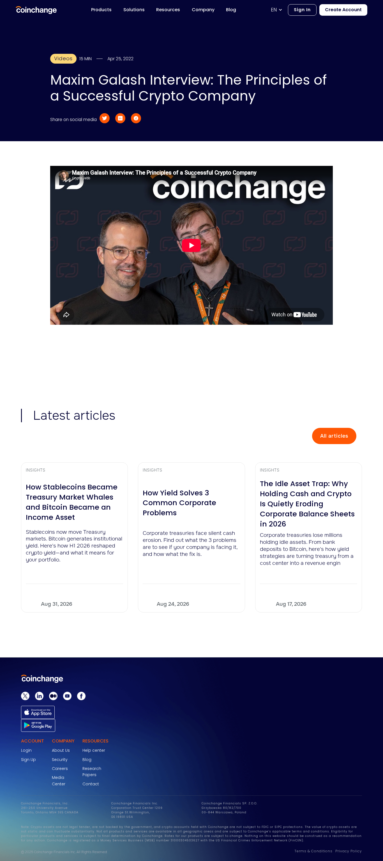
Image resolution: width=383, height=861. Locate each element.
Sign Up (28, 759)
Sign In (302, 9)
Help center (93, 750)
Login (26, 750)
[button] (279, 10)
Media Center (58, 780)
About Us (61, 750)
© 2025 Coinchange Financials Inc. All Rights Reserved (64, 852)
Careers (60, 768)
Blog (86, 759)
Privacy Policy (348, 851)
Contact (90, 784)
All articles (334, 436)
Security (60, 759)
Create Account (343, 9)
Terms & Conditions (313, 851)
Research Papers (91, 772)
